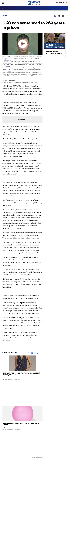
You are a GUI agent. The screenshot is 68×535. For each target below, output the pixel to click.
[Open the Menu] (3, 3)
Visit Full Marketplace (34, 353)
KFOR (9, 66)
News (4, 16)
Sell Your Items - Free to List (22, 353)
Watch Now (61, 3)
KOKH (9, 71)
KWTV (31, 75)
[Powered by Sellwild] (39, 457)
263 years (6, 60)
